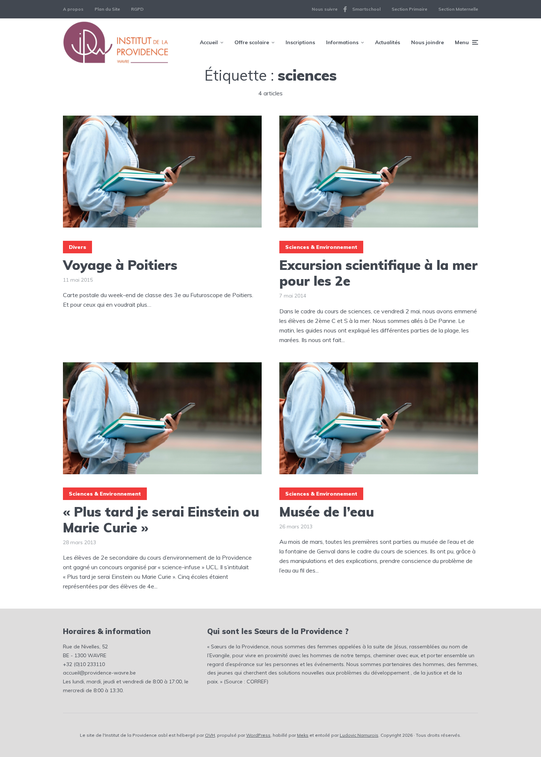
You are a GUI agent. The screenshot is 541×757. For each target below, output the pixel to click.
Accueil (209, 42)
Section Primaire (409, 9)
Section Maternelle (458, 9)
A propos (73, 9)
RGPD (137, 9)
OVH (210, 735)
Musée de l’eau (326, 512)
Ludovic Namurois (359, 735)
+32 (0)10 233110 (84, 664)
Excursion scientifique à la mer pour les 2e (378, 273)
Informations (342, 42)
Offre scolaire (251, 42)
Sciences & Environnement (321, 247)
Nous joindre (427, 42)
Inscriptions (300, 42)
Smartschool (366, 9)
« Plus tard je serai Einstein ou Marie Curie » (161, 519)
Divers (77, 247)
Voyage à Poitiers (120, 265)
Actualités (387, 42)
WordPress (258, 735)
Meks (302, 735)
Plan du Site (107, 9)
